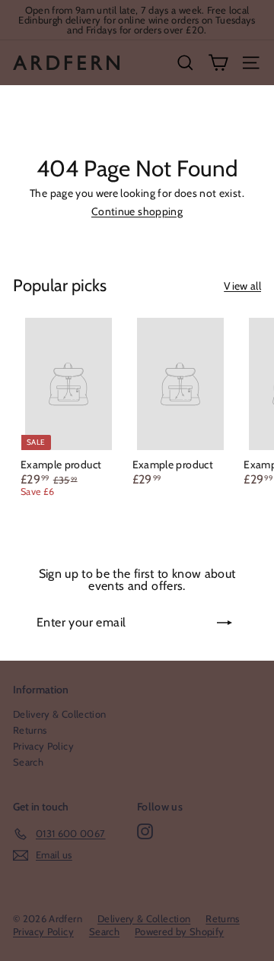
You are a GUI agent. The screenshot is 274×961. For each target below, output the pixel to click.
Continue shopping (137, 211)
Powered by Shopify (179, 931)
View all (242, 286)
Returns (29, 730)
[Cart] (218, 62)
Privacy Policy (43, 746)
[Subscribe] (224, 622)
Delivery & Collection (59, 714)
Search (28, 762)
